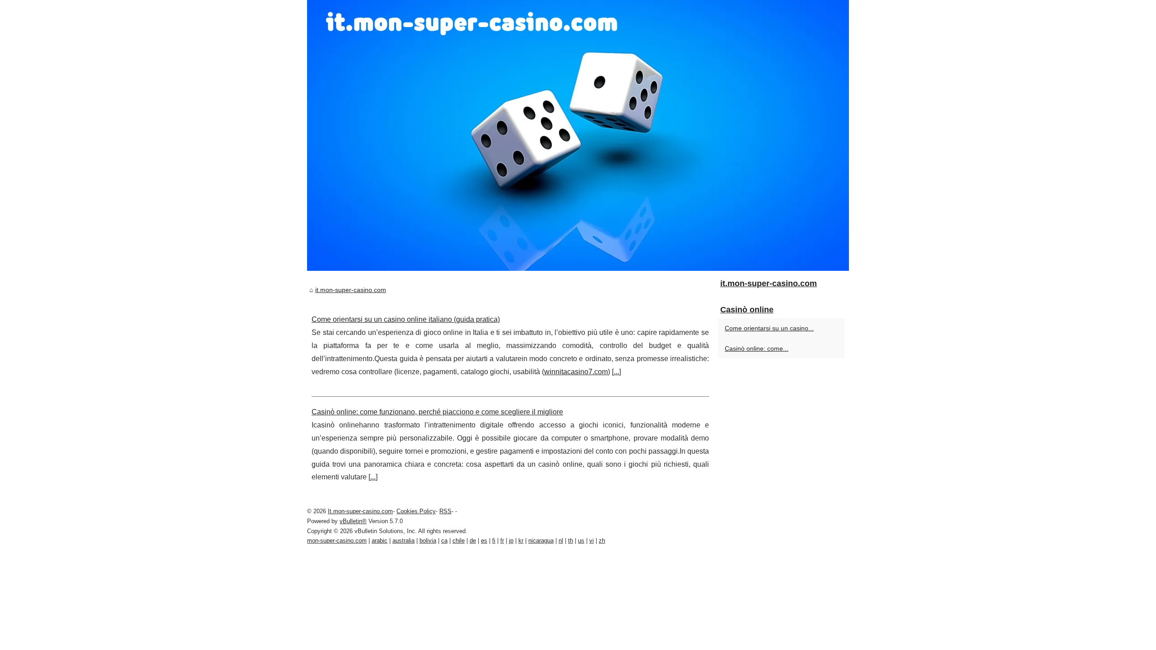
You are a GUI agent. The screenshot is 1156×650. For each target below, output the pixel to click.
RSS (445, 511)
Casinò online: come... (756, 348)
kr (520, 540)
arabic (379, 540)
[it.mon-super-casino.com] (578, 135)
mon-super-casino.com (337, 540)
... (616, 372)
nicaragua (541, 540)
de (473, 540)
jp (511, 540)
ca (444, 540)
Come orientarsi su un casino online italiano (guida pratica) (406, 319)
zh (602, 540)
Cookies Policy (416, 511)
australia (403, 540)
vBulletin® (353, 521)
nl (561, 540)
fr (502, 540)
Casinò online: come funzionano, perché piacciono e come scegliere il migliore (437, 412)
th (570, 540)
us (581, 540)
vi (591, 540)
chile (458, 540)
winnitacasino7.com (576, 372)
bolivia (428, 540)
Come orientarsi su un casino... (769, 328)
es (484, 540)
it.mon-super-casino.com (350, 289)
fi (493, 540)
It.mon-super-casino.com (360, 511)
